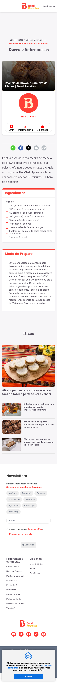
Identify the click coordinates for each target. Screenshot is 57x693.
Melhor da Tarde (13, 599)
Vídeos (33, 568)
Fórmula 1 (26, 493)
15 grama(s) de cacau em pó (24, 220)
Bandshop (13, 511)
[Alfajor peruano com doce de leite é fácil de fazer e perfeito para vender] (28, 366)
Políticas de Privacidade (20, 534)
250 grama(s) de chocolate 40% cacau (29, 205)
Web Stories (35, 573)
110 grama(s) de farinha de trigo (26, 227)
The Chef (10, 608)
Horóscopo (29, 505)
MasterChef (14, 499)
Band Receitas (16, 40)
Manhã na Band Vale (15, 576)
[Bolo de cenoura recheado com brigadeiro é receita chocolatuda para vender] (11, 409)
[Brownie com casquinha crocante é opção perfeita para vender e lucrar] (11, 427)
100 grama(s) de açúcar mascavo (27, 216)
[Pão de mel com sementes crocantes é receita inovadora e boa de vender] (11, 444)
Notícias (13, 493)
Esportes (41, 493)
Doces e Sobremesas (36, 40)
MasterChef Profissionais (11, 587)
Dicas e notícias (36, 564)
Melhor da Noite (13, 594)
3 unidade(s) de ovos (20, 223)
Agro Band (14, 505)
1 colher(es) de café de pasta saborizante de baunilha (30, 232)
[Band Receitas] (30, 6)
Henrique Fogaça (14, 571)
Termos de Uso (35, 529)
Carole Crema (12, 566)
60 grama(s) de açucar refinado (26, 212)
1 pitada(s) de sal (18, 237)
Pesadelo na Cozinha (15, 603)
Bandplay (30, 499)
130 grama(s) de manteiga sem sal (27, 209)
